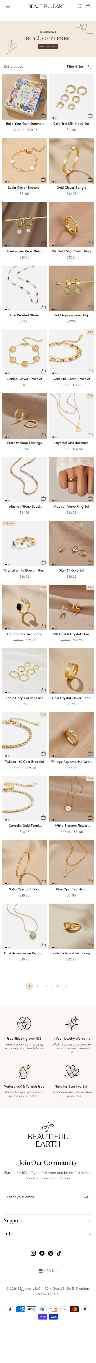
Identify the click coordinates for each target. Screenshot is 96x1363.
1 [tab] (53, 118)
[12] (71, 98)
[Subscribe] (86, 1197)
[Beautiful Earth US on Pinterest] (50, 1253)
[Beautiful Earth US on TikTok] (59, 1253)
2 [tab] (56, 118)
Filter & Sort (76, 67)
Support (13, 1221)
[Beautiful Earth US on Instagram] (33, 1253)
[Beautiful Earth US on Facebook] (42, 1253)
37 (57, 986)
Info (9, 1234)
